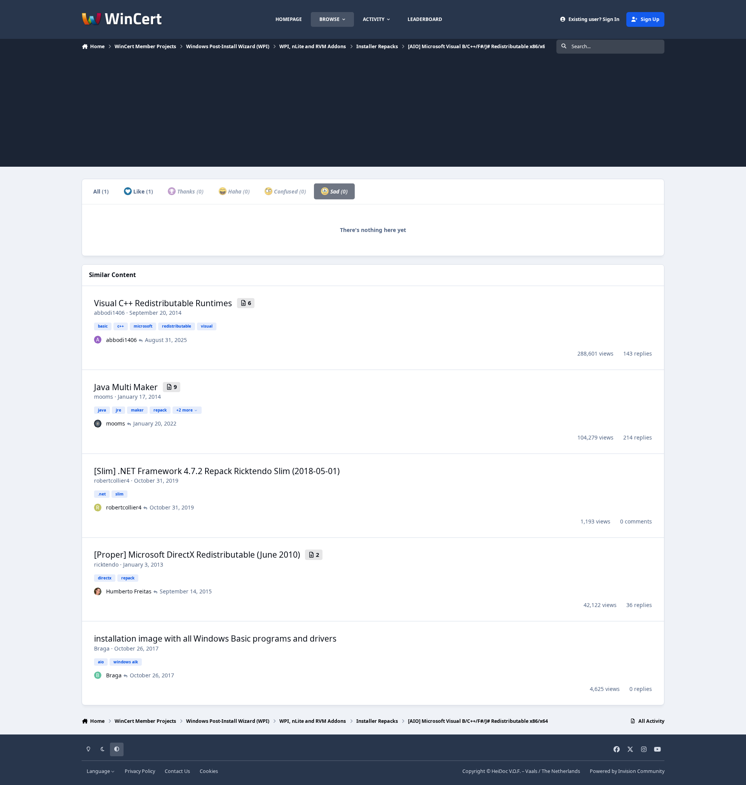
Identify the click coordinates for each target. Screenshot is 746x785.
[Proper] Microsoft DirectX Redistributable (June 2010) (197, 554)
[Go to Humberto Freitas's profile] (98, 591)
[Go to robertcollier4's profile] (98, 507)
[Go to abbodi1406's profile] (98, 340)
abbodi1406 (109, 312)
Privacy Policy (140, 771)
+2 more (184, 410)
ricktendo (106, 564)
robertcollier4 (111, 480)
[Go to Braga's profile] (98, 675)
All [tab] (101, 191)
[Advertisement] (373, 112)
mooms (103, 396)
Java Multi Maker (126, 387)
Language (99, 771)
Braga (102, 648)
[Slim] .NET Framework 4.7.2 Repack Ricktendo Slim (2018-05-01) (217, 471)
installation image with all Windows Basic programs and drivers (215, 638)
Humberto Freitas (129, 591)
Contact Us (177, 771)
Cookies (209, 771)
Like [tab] (142, 191)
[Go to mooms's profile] (98, 423)
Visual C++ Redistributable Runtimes (163, 303)
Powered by (627, 771)
